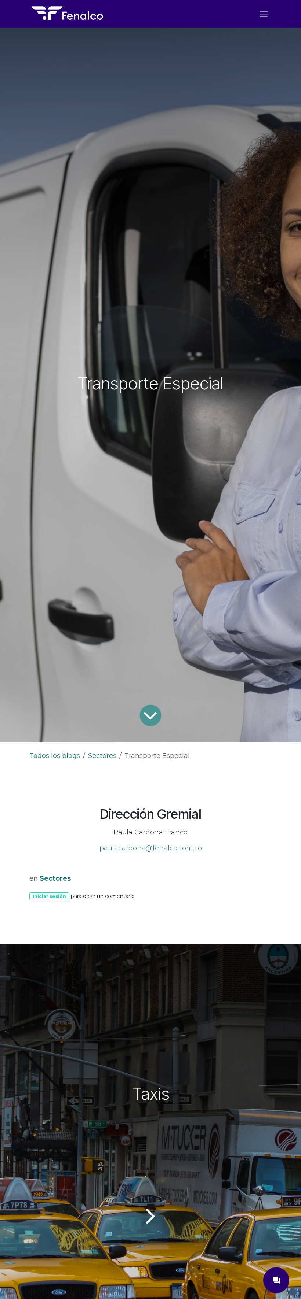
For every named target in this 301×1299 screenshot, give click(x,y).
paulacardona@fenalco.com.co (150, 848)
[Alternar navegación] (264, 14)
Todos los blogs (54, 756)
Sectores (102, 756)
